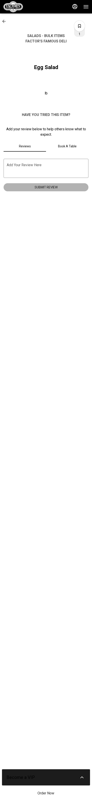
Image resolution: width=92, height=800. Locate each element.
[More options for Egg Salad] (79, 26)
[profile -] (74, 6)
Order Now (46, 793)
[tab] (25, 146)
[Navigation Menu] (86, 7)
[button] (5, 21)
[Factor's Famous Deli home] (23, 6)
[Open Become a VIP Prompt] (82, 777)
